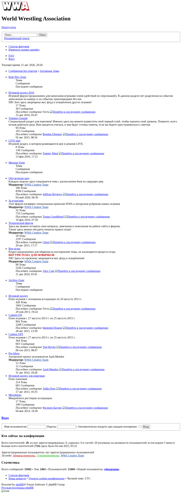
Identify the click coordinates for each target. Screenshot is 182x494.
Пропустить (8, 27)
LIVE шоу (15, 140)
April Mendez (50, 369)
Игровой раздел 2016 (21, 92)
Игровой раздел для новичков (27, 375)
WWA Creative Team (36, 184)
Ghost (46, 242)
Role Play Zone (17, 77)
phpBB (20, 484)
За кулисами (16, 200)
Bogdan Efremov (52, 134)
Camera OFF (16, 334)
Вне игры (14, 248)
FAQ (11, 55)
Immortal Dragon (52, 327)
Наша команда (17, 478)
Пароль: (52, 426)
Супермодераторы (48, 455)
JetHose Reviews (52, 194)
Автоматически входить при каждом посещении (108, 426)
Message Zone (17, 162)
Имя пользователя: (15, 426)
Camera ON (15, 315)
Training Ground (18, 118)
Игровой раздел (18, 295)
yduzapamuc (111, 469)
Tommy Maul (50, 153)
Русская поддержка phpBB (17, 487)
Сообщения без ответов (23, 70)
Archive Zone (16, 280)
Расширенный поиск (17, 38)
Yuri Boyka (49, 347)
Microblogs (15, 394)
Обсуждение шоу (19, 178)
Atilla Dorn (49, 388)
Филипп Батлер (52, 407)
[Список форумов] (15, 9)
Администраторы (24, 455)
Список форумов (19, 46)
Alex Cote (48, 270)
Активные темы (49, 70)
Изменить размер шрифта (24, 49)
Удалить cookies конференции (46, 478)
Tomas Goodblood (53, 216)
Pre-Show (14, 353)
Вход (12, 58)
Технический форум (21, 223)
